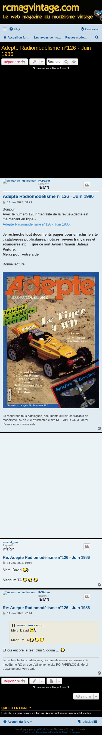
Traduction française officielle (40, 732)
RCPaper (44, 180)
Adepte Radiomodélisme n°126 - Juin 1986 (46, 51)
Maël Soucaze (71, 732)
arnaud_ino (10, 542)
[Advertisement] (51, 125)
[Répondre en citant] (86, 185)
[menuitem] (14, 29)
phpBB (38, 729)
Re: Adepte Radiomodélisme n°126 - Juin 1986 (46, 557)
